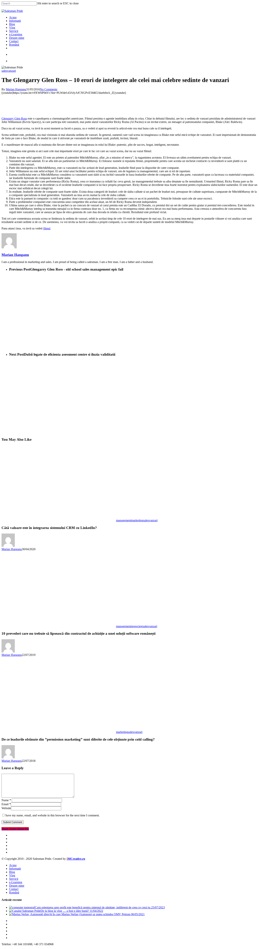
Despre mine (16, 885)
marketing (137, 520)
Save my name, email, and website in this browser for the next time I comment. (52, 815)
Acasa (12, 865)
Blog (12, 872)
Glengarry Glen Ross (14, 118)
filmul (46, 228)
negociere (137, 626)
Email (6, 804)
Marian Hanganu (16, 89)
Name (6, 800)
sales (4, 70)
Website (6, 808)
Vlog (12, 875)
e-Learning (15, 882)
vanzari (11, 70)
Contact (13, 889)
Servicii (13, 878)
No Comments (48, 89)
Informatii (15, 868)
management (123, 520)
